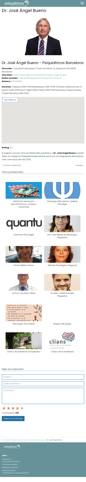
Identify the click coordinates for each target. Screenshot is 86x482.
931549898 (16, 81)
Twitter (56, 78)
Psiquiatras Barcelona (11, 461)
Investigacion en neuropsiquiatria (15, 473)
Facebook (46, 78)
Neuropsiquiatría (9, 470)
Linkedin (22, 78)
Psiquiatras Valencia (10, 467)
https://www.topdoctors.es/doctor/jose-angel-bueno (40, 75)
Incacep (79, 165)
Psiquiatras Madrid (9, 464)
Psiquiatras (6, 459)
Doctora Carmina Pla (12, 165)
